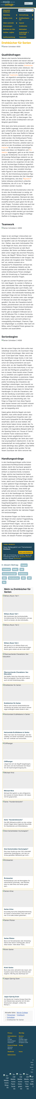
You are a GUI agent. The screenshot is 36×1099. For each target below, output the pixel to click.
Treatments (13, 75)
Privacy (10, 1033)
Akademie (11, 1051)
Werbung (10, 1047)
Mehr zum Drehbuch (25, 552)
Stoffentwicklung (9, 37)
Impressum (11, 1042)
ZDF (21, 569)
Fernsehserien (14, 578)
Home (21, 1051)
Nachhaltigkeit (12, 1041)
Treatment (22, 37)
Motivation (23, 29)
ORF (29, 578)
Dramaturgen (7, 26)
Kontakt (10, 1039)
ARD (23, 578)
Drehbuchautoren (24, 19)
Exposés (5, 148)
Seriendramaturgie (9, 574)
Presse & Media (12, 1045)
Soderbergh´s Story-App (24, 33)
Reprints (10, 1048)
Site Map (21, 1033)
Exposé (21, 23)
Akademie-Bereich (25, 556)
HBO (4, 578)
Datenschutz (12, 1055)
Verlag (21, 1045)
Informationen (12, 1036)
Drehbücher (23, 26)
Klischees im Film (9, 29)
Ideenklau (6, 15)
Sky (4, 582)
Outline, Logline (8, 32)
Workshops (17, 558)
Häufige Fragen (23, 1039)
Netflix (15, 569)
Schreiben (22, 10)
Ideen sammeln (8, 23)
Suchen (21, 1038)
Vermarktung (23, 15)
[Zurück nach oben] (33, 1096)
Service (21, 1036)
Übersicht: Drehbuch (6, 11)
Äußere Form (7, 18)
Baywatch (27, 179)
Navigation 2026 (23, 1042)
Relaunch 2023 (23, 1041)
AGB (9, 1038)
